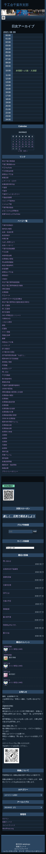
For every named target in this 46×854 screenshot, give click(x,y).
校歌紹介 (5, 275)
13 (29, 141)
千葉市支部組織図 (8, 249)
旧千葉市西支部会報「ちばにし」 (14, 355)
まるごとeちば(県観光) (10, 211)
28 (32, 146)
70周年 (4, 445)
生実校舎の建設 (7, 395)
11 (22, 141)
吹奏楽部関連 (7, 461)
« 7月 (20, 151)
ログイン (5, 819)
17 (19, 144)
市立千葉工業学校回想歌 (11, 282)
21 (32, 144)
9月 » (25, 151)
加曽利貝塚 (7, 577)
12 (26, 141)
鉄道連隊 (5, 269)
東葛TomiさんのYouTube (11, 214)
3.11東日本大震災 (8, 352)
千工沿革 (5, 252)
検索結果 (5, 468)
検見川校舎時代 (7, 265)
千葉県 (4, 187)
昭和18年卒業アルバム (10, 422)
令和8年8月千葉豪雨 (10, 569)
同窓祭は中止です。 (10, 625)
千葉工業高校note (8, 164)
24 (19, 146)
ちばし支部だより (8, 242)
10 (19, 141)
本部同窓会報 (7, 255)
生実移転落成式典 (8, 402)
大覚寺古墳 (7, 585)
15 (13, 144)
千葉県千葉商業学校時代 (11, 385)
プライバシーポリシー (10, 471)
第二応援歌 (6, 309)
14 (32, 141)
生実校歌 (5, 292)
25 (23, 146)
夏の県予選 (7, 617)
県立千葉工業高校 (8, 161)
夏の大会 (6, 633)
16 (16, 144)
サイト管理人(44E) (16, 649)
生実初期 (5, 405)
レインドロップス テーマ (14, 851)
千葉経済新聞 (7, 197)
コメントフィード (8, 825)
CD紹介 (4, 279)
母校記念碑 (6, 335)
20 (29, 144)
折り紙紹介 (6, 349)
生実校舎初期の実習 (9, 415)
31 (19, 149)
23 (16, 146)
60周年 (4, 448)
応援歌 (4, 329)
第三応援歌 (6, 312)
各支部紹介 (6, 235)
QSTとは (6, 593)
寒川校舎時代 (7, 379)
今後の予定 (7, 601)
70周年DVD (6, 319)
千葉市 (4, 191)
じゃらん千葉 (7, 204)
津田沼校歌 (6, 289)
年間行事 (5, 239)
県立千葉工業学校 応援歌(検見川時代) (15, 302)
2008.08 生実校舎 (8, 418)
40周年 (4, 438)
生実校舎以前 (7, 425)
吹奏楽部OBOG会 (8, 184)
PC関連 (4, 365)
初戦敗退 (6, 609)
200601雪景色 (7, 389)
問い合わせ (7, 561)
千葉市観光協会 (7, 207)
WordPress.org (8, 828)
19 (26, 144)
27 (29, 146)
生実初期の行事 (7, 412)
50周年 (4, 442)
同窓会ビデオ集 (7, 342)
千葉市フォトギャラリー (11, 194)
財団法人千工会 (7, 174)
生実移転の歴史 (7, 259)
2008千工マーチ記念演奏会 (12, 299)
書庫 (3, 338)
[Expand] (3, 17)
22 (13, 146)
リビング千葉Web (8, 201)
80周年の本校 (7, 432)
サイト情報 (6, 332)
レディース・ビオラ (9, 181)
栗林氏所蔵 (6, 382)
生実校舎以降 (7, 428)
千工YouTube (7, 168)
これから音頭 (7, 322)
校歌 (3, 325)
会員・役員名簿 (7, 232)
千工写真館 (6, 375)
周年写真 (5, 452)
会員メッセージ (7, 245)
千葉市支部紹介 (7, 225)
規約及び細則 (7, 229)
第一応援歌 (6, 305)
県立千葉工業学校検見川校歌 (12, 285)
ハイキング (6, 345)
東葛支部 (5, 178)
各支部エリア (7, 368)
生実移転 (5, 399)
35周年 (4, 435)
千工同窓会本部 (7, 171)
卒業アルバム (7, 455)
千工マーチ (6, 295)
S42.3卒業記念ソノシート (11, 315)
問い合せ (5, 372)
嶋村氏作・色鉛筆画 (9, 465)
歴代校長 (5, 458)
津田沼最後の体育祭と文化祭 (12, 392)
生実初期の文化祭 (8, 408)
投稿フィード (7, 822)
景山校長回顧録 (7, 262)
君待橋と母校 (7, 362)
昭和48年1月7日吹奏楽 (10, 359)
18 (22, 144)
